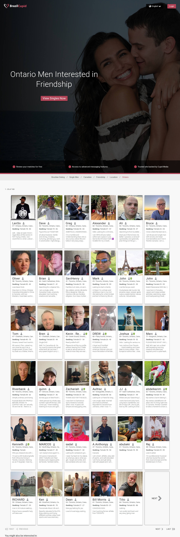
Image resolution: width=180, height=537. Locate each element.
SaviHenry (72, 278)
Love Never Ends (18, 287)
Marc (149, 333)
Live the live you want (127, 287)
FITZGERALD (97, 342)
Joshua (124, 333)
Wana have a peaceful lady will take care (22, 512)
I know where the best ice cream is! (157, 232)
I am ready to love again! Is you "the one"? (50, 453)
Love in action (151, 453)
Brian (42, 278)
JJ (121, 389)
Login (171, 6)
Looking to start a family (102, 287)
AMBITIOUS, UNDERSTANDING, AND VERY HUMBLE (77, 232)
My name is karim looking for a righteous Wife (157, 398)
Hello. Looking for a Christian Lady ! (103, 232)
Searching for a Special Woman (50, 287)
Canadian (88, 177)
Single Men (74, 177)
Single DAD (43, 342)
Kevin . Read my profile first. (73, 333)
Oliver (16, 278)
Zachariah (72, 389)
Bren (42, 333)
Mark (96, 278)
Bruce (150, 223)
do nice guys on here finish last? (50, 398)
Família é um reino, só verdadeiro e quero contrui (77, 287)
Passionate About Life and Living (50, 508)
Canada (96, 453)
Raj (148, 444)
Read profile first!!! (72, 342)
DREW (97, 333)
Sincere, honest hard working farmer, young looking (23, 342)
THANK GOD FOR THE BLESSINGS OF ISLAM (77, 398)
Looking (122, 508)
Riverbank (19, 389)
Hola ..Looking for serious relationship (130, 342)
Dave (42, 223)
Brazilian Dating (58, 177)
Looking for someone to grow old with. (77, 453)
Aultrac (97, 389)
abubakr (124, 444)
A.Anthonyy (100, 444)
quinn (43, 389)
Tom (15, 333)
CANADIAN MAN (99, 508)
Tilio (122, 499)
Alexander (99, 223)
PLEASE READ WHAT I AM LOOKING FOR (157, 342)
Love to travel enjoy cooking (76, 511)
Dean (69, 499)
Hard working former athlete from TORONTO (103, 512)
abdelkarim (153, 389)
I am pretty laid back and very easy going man (128, 512)
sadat (69, 444)
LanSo (16, 223)
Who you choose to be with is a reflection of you (23, 453)
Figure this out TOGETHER (48, 232)
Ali (121, 223)
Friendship (100, 177)
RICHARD (18, 499)
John (122, 278)
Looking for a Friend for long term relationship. (103, 398)
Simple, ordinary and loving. (22, 398)
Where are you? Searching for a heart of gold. (130, 398)
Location (114, 177)
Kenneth (17, 444)
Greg (69, 223)
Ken (41, 499)
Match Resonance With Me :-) (156, 287)
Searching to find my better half (130, 232)
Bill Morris (99, 499)
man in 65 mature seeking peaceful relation (23, 508)
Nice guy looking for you (74, 508)
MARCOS (45, 444)
